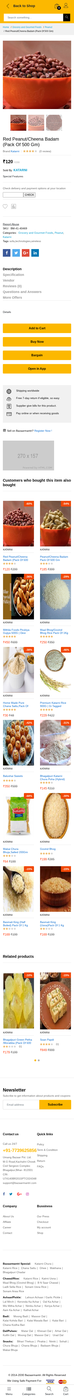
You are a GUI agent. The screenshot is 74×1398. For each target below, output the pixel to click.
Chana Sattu (28, 1268)
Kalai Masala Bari (38, 1320)
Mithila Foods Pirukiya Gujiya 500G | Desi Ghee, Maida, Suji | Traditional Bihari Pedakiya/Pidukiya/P (16, 631)
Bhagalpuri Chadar (14, 1272)
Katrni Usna (49, 1278)
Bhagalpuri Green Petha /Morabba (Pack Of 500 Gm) (17, 1041)
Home (6, 27)
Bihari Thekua (25, 1341)
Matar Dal (27, 1330)
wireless (36, 241)
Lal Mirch (8, 1301)
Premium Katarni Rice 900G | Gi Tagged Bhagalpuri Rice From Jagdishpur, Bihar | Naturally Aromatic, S (53, 704)
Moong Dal (24, 1335)
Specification (13, 275)
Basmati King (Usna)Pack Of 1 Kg (52, 924)
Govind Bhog (48, 848)
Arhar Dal (60, 1330)
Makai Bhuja (10, 1349)
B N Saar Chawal (48, 1282)
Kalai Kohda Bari (13, 1320)
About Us (8, 1216)
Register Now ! (43, 430)
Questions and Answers (22, 292)
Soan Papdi (47, 1039)
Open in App (37, 368)
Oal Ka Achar (51, 1301)
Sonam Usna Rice (35, 1286)
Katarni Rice (10, 1268)
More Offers (12, 297)
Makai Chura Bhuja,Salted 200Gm (15, 850)
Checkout (42, 1221)
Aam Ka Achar (11, 1310)
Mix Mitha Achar (12, 1305)
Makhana (55, 1268)
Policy (40, 1144)
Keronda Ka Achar (28, 1301)
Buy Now (37, 341)
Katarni (15, 151)
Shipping (42, 1155)
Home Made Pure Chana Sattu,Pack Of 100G (15, 704)
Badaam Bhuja (49, 1345)
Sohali (63, 1341)
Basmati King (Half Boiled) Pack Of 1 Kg (15, 924)
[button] (35, 1060)
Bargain (37, 355)
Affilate (7, 1221)
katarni (8, 768)
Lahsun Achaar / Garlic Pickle (42, 1297)
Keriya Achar (52, 1305)
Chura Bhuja (10, 1345)
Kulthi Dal (8, 1335)
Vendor (8, 280)
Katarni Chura (43, 1263)
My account (44, 1227)
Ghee (43, 1268)
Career (7, 1227)
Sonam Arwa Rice (13, 1291)
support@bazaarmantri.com (19, 1182)
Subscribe (55, 1104)
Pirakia (41, 1341)
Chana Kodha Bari (14, 1324)
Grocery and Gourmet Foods (27, 27)
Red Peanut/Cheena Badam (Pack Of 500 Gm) (15, 558)
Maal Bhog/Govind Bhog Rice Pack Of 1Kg (54, 631)
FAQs (40, 1166)
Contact (7, 1232)
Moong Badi (20, 1316)
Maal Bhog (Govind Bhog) (18, 1282)
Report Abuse (11, 224)
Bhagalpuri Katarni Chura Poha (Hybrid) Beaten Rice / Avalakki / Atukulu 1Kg (54, 777)
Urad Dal (58, 1335)
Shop (40, 1232)
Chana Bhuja (29, 1345)
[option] (37, 75)
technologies (23, 241)
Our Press (43, 1216)
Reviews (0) (12, 286)
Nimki (52, 1341)
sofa (12, 241)
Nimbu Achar (33, 1305)
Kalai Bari (58, 1320)
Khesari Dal (44, 1330)
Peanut (48, 27)
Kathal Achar (31, 1310)
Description (12, 269)
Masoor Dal (38, 1316)
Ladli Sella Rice (12, 1286)
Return (41, 1160)
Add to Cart (37, 328)
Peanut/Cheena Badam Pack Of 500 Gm (54, 558)
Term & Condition (47, 1149)
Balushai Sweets (13, 775)
